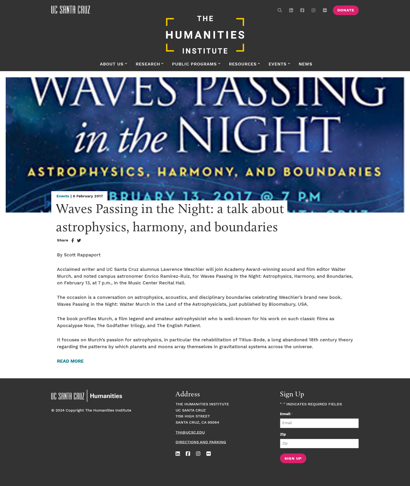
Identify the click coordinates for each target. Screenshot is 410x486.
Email (286, 414)
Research (148, 64)
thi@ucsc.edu (190, 432)
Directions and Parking (201, 442)
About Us (112, 64)
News (305, 64)
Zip (283, 434)
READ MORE (70, 361)
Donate (345, 10)
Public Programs (194, 64)
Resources (243, 64)
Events (278, 64)
